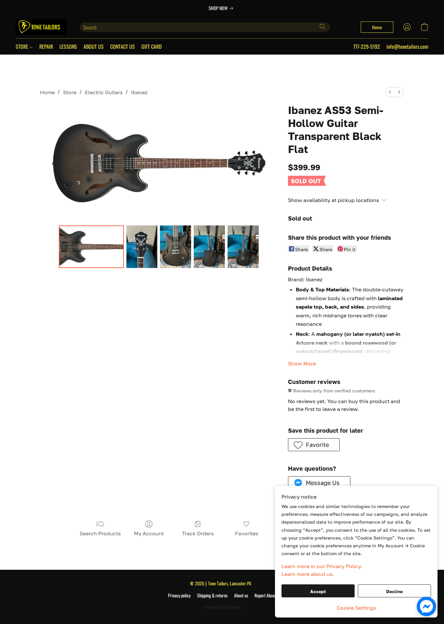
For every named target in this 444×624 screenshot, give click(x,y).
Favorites (246, 533)
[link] (222, 8)
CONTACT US (122, 46)
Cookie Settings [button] (356, 608)
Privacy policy (179, 595)
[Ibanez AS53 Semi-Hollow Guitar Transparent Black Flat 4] (243, 246)
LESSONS (68, 46)
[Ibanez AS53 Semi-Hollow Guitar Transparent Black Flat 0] (91, 246)
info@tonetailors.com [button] (407, 46)
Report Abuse (265, 595)
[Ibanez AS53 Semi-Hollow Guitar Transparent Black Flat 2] (175, 246)
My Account (149, 533)
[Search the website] (322, 26)
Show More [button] (302, 363)
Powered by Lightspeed (222, 607)
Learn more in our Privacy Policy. (321, 566)
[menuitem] (390, 92)
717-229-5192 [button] (366, 46)
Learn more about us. (307, 574)
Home (47, 92)
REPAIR (46, 46)
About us (241, 595)
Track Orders (198, 533)
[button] (41, 27)
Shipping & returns (212, 595)
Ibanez (139, 92)
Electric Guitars (104, 92)
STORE (23, 46)
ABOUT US (94, 46)
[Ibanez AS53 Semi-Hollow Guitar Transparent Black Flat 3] (209, 246)
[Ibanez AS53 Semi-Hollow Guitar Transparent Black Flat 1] (142, 246)
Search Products (100, 533)
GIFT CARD (151, 46)
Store (69, 92)
